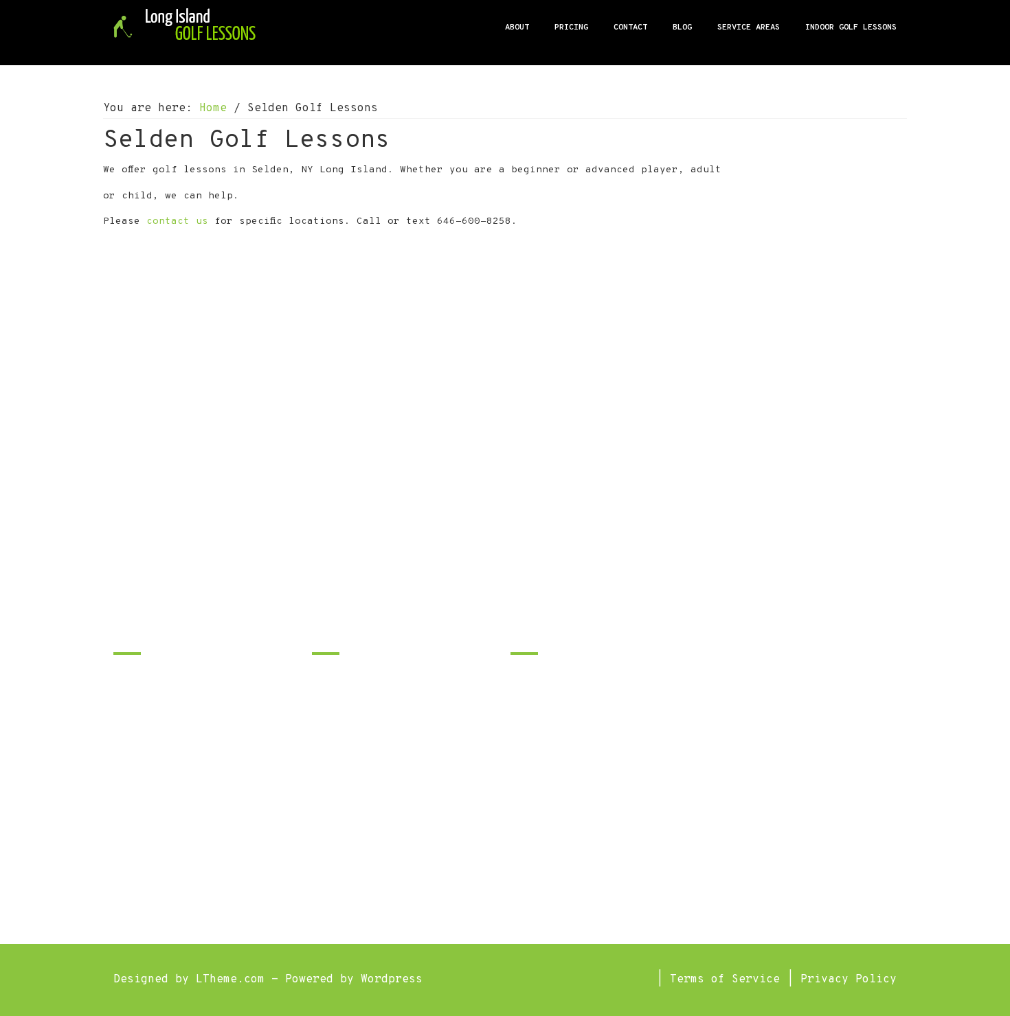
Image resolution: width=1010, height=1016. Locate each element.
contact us (177, 221)
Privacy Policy (848, 979)
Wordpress (392, 979)
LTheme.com (230, 979)
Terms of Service (725, 979)
